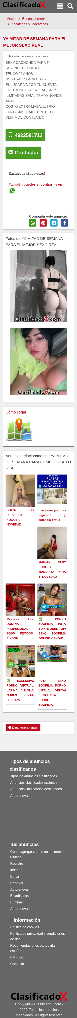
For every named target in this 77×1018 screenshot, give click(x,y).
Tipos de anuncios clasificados (33, 776)
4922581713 (28, 135)
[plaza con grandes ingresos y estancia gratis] (52, 489)
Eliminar (16, 902)
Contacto (17, 964)
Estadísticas (19, 896)
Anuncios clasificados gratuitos (33, 782)
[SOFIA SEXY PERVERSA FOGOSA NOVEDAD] (21, 501)
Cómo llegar (16, 412)
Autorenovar (19, 795)
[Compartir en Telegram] (54, 223)
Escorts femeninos (36, 19)
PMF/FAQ (17, 957)
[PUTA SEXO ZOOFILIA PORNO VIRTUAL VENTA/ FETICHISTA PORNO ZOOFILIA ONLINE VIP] (52, 653)
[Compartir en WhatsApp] (32, 223)
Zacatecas (19, 24)
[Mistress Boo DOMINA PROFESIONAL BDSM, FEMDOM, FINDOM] (21, 603)
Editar (14, 876)
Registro (16, 863)
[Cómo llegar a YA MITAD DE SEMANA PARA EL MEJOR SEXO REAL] (19, 430)
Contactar (25, 152)
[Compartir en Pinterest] (43, 223)
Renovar (16, 883)
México (11, 19)
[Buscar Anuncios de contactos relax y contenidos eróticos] (70, 6)
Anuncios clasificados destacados (36, 789)
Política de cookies (24, 927)
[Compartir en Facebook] (64, 223)
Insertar (16, 870)
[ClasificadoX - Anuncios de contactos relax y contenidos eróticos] (39, 996)
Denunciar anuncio (24, 727)
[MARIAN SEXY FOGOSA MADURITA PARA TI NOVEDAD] (52, 544)
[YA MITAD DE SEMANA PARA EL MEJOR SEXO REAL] (12, 190)
